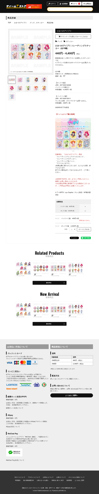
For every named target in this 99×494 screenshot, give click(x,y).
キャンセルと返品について (77, 477)
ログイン (53, 4)
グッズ (59, 41)
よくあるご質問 (79, 480)
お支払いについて (48, 477)
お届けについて (61, 477)
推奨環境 (69, 480)
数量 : (66, 229)
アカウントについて (34, 477)
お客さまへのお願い (43, 480)
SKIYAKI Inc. (62, 490)
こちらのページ (61, 379)
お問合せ (88, 4)
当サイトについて (19, 477)
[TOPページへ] (16, 6)
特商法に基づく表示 (58, 480)
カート (76, 4)
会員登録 (64, 4)
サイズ (57, 218)
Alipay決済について (13, 426)
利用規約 (17, 480)
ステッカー (69, 41)
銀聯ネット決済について (14, 408)
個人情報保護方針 (28, 480)
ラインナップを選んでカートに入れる (74, 36)
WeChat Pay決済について (15, 460)
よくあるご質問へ (71, 395)
